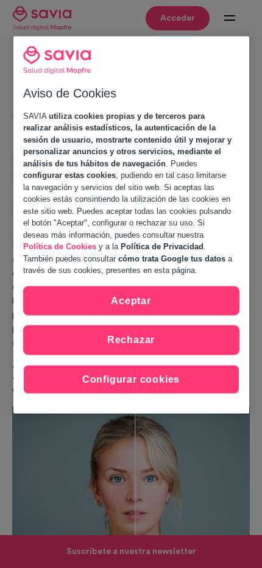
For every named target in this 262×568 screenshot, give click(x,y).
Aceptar (131, 300)
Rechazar (131, 340)
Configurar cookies (131, 379)
